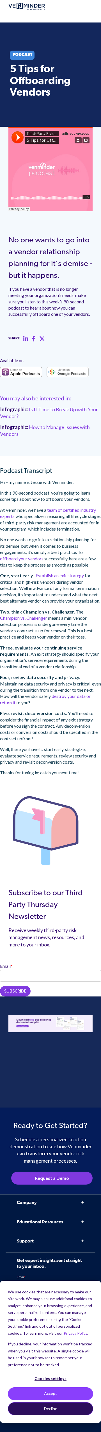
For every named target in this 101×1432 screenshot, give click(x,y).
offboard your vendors (21, 558)
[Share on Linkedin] (25, 339)
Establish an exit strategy (60, 575)
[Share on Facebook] (34, 339)
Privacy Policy (75, 1333)
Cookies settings (50, 1378)
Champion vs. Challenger (23, 618)
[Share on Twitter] (42, 339)
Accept (50, 1393)
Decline (50, 1408)
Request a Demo (52, 1178)
